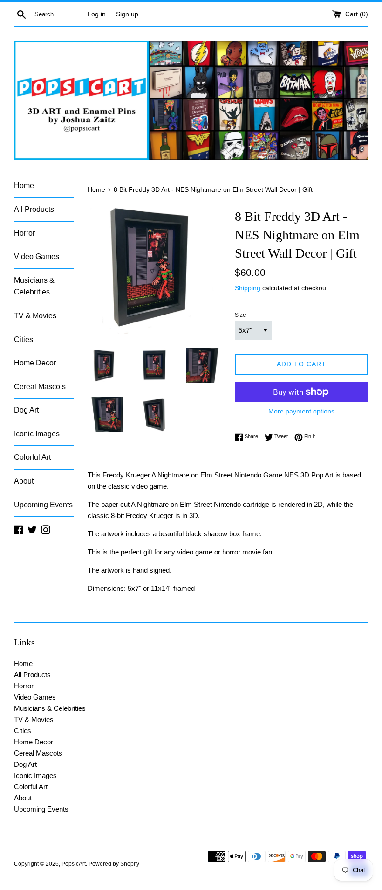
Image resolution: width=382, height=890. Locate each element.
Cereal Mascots (40, 387)
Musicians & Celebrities (34, 286)
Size (240, 315)
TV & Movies (35, 316)
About (24, 481)
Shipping (247, 288)
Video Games (36, 256)
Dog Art (26, 410)
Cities (23, 339)
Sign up (127, 14)
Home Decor (35, 363)
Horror (24, 233)
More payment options (301, 411)
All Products (34, 209)
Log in (97, 14)
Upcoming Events (43, 505)
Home (24, 185)
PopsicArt (73, 864)
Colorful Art (32, 457)
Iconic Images (37, 434)
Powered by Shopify (114, 864)
